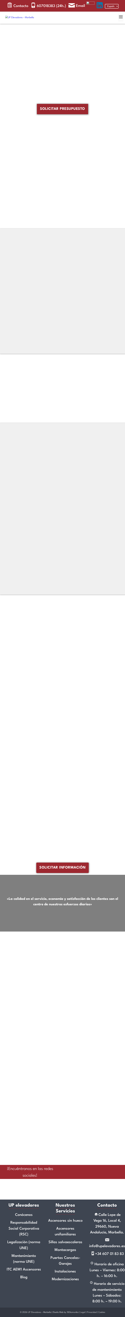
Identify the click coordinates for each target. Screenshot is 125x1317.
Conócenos (24, 1215)
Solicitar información (62, 867)
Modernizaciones (65, 1279)
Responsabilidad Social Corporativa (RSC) (24, 1228)
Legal (82, 1312)
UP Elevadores (34, 1312)
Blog (23, 1277)
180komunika (73, 1312)
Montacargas (65, 1250)
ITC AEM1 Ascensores (24, 1269)
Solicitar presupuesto (62, 109)
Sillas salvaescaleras (65, 1242)
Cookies (101, 1312)
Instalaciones (65, 1271)
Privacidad (92, 1312)
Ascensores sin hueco (65, 1221)
